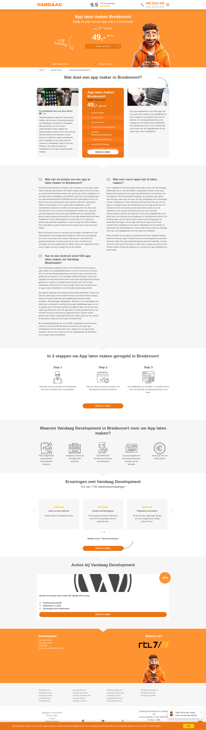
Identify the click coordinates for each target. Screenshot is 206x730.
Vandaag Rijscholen (80, 693)
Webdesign (43, 645)
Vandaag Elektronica (115, 698)
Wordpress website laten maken (51, 648)
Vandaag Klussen (45, 693)
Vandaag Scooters (114, 695)
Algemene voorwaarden (52, 713)
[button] (39, 179)
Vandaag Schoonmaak (115, 693)
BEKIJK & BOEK (103, 152)
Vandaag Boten (44, 701)
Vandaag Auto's (45, 690)
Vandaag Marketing (148, 693)
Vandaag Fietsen (79, 698)
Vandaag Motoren (79, 690)
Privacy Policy (52, 716)
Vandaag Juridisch (80, 701)
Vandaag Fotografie (148, 695)
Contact (52, 718)
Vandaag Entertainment (82, 695)
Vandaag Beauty (45, 698)
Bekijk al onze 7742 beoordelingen (103, 539)
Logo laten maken (45, 643)
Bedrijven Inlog (52, 721)
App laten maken (45, 640)
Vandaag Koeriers (45, 695)
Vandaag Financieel (114, 701)
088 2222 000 (155, 3)
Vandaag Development (149, 690)
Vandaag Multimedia (114, 690)
